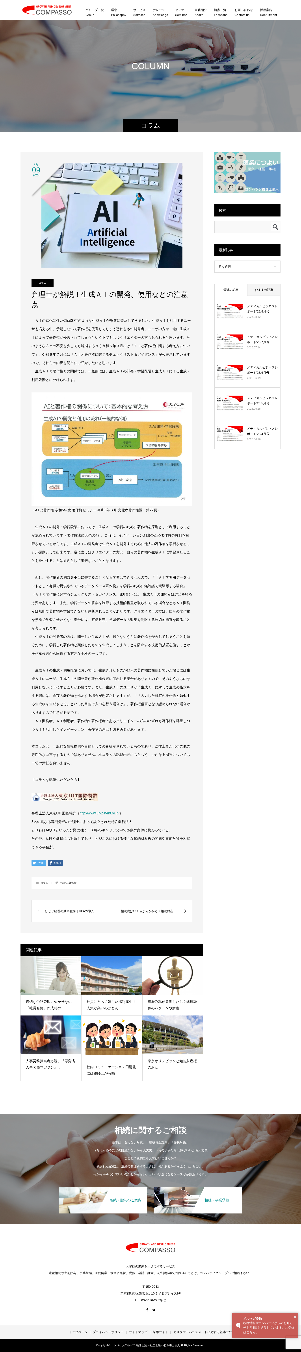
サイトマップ (138, 1332)
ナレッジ (160, 12)
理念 (118, 12)
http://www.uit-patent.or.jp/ (99, 813)
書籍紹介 (201, 12)
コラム (42, 282)
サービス (139, 12)
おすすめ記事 (264, 290)
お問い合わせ (243, 12)
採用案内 (268, 12)
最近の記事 (231, 290)
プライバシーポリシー (108, 1332)
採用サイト (160, 1332)
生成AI (63, 882)
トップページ (78, 1332)
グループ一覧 (94, 12)
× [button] (295, 1317)
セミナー (181, 12)
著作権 (72, 882)
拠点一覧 (220, 12)
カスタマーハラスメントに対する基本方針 (202, 1332)
